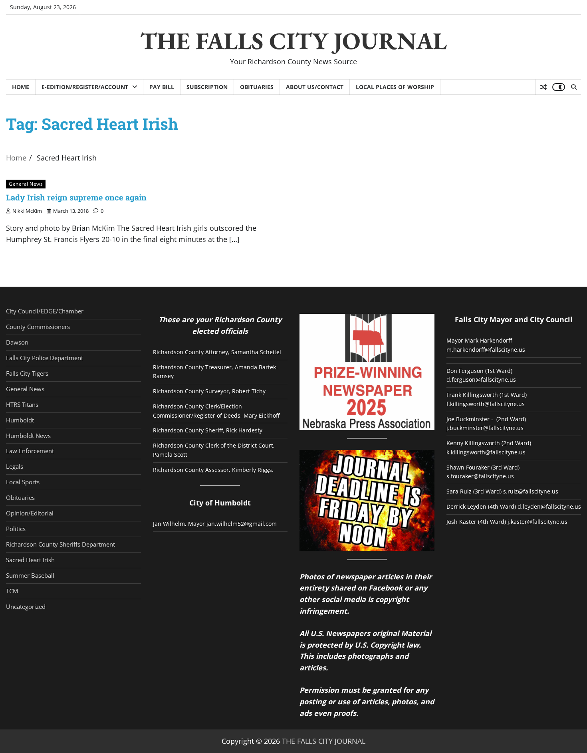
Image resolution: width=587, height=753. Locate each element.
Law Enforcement (30, 451)
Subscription (207, 87)
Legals (14, 466)
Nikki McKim (27, 210)
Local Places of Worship (395, 87)
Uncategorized (26, 606)
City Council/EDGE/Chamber (44, 311)
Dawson (17, 342)
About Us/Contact (314, 87)
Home (20, 87)
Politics (16, 529)
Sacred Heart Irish (30, 560)
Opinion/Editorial (30, 513)
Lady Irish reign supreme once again (76, 197)
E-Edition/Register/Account (85, 87)
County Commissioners (38, 327)
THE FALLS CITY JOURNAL (293, 40)
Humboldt (20, 420)
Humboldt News (28, 436)
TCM (12, 591)
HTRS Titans (22, 404)
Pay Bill (161, 87)
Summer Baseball (30, 575)
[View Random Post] (543, 87)
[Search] (573, 87)
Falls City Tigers (27, 373)
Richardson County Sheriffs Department (60, 544)
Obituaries (257, 87)
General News (26, 183)
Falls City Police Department (44, 358)
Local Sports (23, 482)
